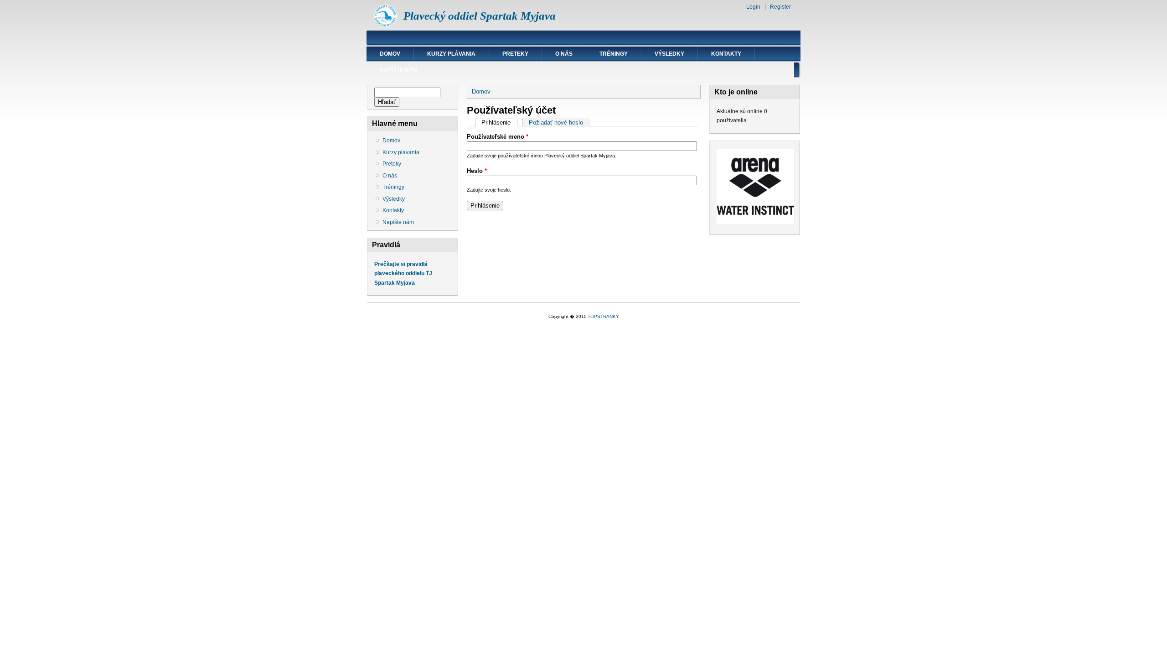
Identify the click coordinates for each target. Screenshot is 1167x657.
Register (780, 7)
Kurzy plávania (451, 54)
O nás (564, 54)
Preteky (515, 54)
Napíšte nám (399, 70)
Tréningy (613, 54)
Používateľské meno (497, 136)
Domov (390, 54)
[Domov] (385, 25)
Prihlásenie (499, 122)
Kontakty (726, 54)
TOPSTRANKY (603, 316)
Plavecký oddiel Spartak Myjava (479, 16)
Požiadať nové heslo (556, 122)
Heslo (477, 170)
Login (753, 7)
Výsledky (669, 54)
